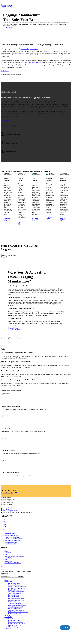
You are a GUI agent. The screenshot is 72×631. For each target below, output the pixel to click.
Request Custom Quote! (8, 493)
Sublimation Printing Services (17, 623)
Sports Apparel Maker (14, 603)
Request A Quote (13, 328)
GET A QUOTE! (7, 7)
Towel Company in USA (15, 607)
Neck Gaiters (12, 602)
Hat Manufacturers (13, 596)
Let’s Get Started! (8, 27)
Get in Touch (5, 71)
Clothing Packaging (14, 627)
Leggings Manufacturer (11, 535)
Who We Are (8, 558)
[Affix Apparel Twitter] (5, 526)
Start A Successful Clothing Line (14, 556)
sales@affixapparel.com (9, 511)
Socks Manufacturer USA (16, 600)
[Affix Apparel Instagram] (5, 521)
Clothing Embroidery (14, 625)
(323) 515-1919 (7, 507)
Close (2, 575)
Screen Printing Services (15, 622)
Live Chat (5, 509)
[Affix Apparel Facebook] (4, 519)
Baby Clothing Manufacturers (17, 605)
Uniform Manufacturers (15, 608)
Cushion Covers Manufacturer (13, 539)
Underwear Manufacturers (16, 598)
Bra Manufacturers (13, 595)
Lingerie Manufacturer (15, 613)
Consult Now (5, 120)
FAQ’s (6, 559)
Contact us (7, 553)
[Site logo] (6, 5)
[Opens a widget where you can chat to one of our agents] (65, 627)
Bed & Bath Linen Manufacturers (18, 612)
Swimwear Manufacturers (16, 610)
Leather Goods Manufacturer (13, 540)
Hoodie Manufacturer (10, 542)
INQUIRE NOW (7, 219)
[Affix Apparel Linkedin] (5, 523)
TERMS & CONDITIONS (12, 563)
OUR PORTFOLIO (14, 329)
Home (6, 551)
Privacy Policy (8, 561)
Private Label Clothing (15, 620)
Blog (5, 554)
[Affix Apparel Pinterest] (5, 524)
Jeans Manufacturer (10, 533)
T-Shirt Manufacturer (10, 544)
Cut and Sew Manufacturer (12, 537)
